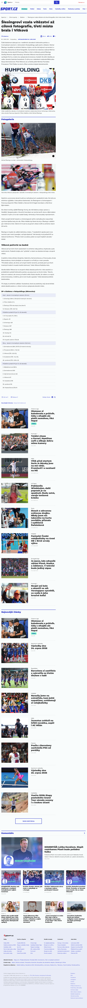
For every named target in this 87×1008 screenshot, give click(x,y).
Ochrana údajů (74, 989)
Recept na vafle (48, 951)
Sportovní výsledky (37, 643)
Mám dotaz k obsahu (76, 992)
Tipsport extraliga (35, 947)
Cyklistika (34, 793)
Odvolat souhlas (75, 996)
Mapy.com (16, 960)
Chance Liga (35, 408)
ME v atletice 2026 (35, 949)
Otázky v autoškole (76, 951)
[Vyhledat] (56, 2)
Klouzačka (39, 962)
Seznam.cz (81, 2)
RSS (72, 975)
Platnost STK (74, 953)
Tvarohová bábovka (49, 949)
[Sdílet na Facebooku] (52, 397)
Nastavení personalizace (77, 998)
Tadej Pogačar (20, 949)
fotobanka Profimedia (45, 975)
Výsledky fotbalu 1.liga (36, 945)
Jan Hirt (19, 947)
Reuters (37, 975)
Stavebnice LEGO (29, 965)
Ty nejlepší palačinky (49, 943)
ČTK (2, 36)
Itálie (32, 458)
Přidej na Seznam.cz (76, 985)
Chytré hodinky (67, 965)
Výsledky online (60, 9)
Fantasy (24, 9)
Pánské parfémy (76, 965)
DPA (33, 975)
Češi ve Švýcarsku (62, 949)
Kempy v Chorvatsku (63, 943)
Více (84, 9)
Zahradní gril (58, 962)
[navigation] (2, 2)
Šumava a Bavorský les (63, 947)
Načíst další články (28, 821)
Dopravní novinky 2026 (77, 947)
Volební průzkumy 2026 (10, 945)
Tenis (45, 9)
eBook (44, 36)
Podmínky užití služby (76, 987)
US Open (34, 483)
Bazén (13, 962)
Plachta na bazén (20, 962)
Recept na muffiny (49, 945)
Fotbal (32, 9)
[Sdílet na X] (55, 397)
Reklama (73, 983)
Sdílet (50, 36)
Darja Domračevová (20, 403)
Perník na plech (48, 953)
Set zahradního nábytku (49, 962)
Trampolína (28, 962)
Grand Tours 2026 (21, 953)
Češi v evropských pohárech (52, 960)
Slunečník (33, 962)
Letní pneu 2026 (75, 943)
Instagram (73, 979)
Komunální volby (8, 953)
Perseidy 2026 (33, 960)
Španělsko (34, 668)
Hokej (39, 9)
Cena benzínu (41, 960)
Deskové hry (53, 965)
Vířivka (64, 962)
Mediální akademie (75, 994)
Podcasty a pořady (74, 9)
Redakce (73, 973)
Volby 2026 (6, 943)
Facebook (73, 977)
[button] (28, 88)
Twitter (72, 981)
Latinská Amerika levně (63, 951)
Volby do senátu (8, 951)
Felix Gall (19, 951)
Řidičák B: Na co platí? (76, 949)
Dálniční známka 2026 (76, 945)
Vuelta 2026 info (21, 943)
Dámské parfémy (39, 965)
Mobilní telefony (21, 965)
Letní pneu (47, 965)
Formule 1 (34, 433)
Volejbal (33, 533)
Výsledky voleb (7, 947)
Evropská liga (35, 558)
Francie (33, 743)
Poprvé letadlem (62, 945)
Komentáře (7, 833)
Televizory (59, 965)
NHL (32, 953)
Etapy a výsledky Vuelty (23, 945)
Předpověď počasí (24, 960)
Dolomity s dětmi (62, 953)
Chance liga (33, 943)
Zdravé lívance (47, 947)
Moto (50, 9)
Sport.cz (6, 36)
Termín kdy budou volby (10, 949)
